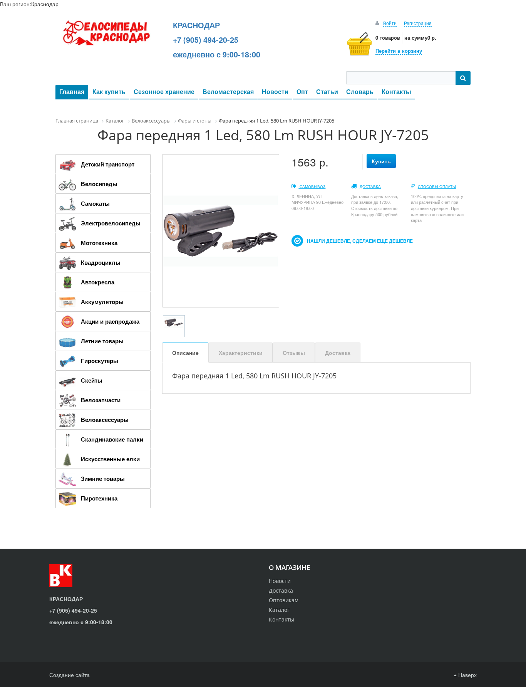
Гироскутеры (99, 360)
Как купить (109, 91)
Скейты (91, 380)
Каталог (279, 609)
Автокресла (97, 282)
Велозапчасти (101, 400)
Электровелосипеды (111, 223)
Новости (275, 91)
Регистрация (418, 23)
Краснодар (45, 4)
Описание (185, 352)
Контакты (396, 91)
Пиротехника (99, 498)
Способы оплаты (437, 186)
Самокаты (95, 203)
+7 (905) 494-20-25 (205, 39)
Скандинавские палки (112, 439)
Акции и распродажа (110, 321)
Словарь (360, 91)
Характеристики (241, 352)
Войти (390, 23)
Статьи (327, 91)
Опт (302, 91)
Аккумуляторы (102, 301)
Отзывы (294, 352)
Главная (71, 91)
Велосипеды (99, 184)
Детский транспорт (107, 164)
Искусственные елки (110, 459)
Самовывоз (311, 186)
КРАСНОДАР (196, 25)
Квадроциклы (101, 262)
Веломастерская (228, 91)
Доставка (370, 186)
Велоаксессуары (105, 419)
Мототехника (99, 243)
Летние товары (102, 341)
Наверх (467, 675)
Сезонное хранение (164, 91)
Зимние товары (103, 478)
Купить (381, 161)
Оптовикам (283, 600)
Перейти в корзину (398, 50)
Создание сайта (69, 675)
